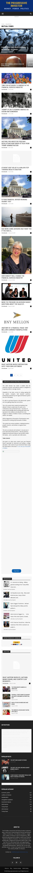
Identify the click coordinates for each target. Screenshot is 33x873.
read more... (6, 749)
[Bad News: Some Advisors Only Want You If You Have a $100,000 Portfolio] (16, 217)
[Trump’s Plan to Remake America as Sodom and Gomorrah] (16, 100)
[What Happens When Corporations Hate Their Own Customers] (16, 349)
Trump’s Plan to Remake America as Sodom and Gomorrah (15, 111)
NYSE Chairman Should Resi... (18, 622)
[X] (20, 862)
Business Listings (17, 868)
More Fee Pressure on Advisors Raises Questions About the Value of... (16, 303)
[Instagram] (16, 862)
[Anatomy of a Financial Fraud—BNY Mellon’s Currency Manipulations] (16, 317)
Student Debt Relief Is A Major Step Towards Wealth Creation (15, 169)
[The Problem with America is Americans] (6, 689)
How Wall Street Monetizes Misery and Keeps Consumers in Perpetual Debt (21, 696)
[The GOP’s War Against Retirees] (5, 762)
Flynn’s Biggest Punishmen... (17, 603)
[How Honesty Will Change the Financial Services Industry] (16, 255)
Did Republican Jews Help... (17, 593)
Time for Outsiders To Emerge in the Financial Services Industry (15, 86)
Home (3, 24)
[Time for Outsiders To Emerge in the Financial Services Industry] (16, 78)
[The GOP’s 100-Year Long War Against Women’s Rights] (5, 769)
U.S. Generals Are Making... (17, 582)
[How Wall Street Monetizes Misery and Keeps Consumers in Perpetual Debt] (6, 696)
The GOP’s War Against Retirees (18, 760)
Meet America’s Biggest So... (18, 614)
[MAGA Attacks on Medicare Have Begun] (6, 704)
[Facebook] (12, 862)
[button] (2, 14)
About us (7, 868)
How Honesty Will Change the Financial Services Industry (13, 277)
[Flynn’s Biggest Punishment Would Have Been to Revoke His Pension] (5, 777)
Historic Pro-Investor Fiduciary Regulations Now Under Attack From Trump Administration (15, 143)
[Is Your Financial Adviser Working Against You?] (16, 186)
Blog (11, 868)
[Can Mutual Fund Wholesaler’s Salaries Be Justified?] (16, 41)
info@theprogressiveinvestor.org (19, 852)
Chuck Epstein (4, 52)
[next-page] (21, 375)
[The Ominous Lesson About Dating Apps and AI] (6, 712)
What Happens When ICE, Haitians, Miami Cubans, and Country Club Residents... (15, 679)
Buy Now (16, 571)
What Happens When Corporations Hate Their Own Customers (15, 365)
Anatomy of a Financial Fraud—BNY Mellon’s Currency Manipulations (15, 329)
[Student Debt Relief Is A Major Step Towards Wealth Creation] (16, 158)
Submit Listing (25, 868)
